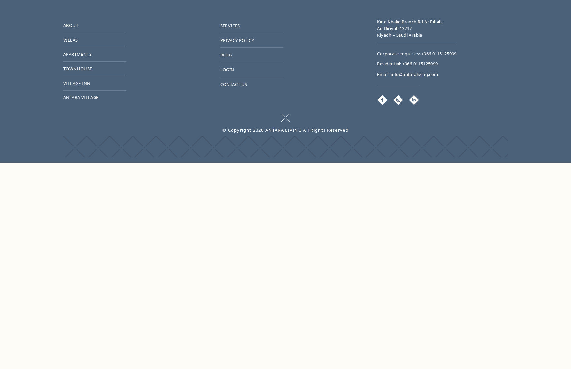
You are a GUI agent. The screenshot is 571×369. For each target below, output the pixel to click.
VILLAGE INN (76, 83)
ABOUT (70, 25)
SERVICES (230, 26)
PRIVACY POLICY (237, 40)
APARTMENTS (77, 54)
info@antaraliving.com (414, 74)
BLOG (226, 55)
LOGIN (227, 70)
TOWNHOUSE (77, 69)
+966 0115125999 (439, 53)
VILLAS (70, 40)
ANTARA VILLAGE (81, 97)
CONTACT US (233, 84)
